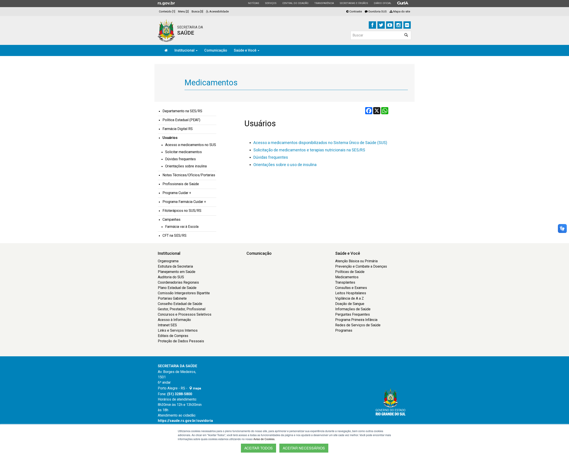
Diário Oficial (382, 3)
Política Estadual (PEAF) (181, 120)
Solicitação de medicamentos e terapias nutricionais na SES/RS (309, 150)
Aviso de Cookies (263, 439)
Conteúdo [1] (167, 11)
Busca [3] (197, 11)
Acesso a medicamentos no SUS (190, 145)
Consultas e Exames (351, 288)
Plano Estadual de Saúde (177, 288)
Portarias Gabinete (172, 298)
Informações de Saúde (353, 309)
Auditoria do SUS (171, 277)
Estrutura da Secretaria (175, 266)
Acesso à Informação (174, 320)
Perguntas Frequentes (352, 314)
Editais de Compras (173, 336)
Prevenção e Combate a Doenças (361, 266)
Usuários (170, 138)
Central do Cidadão (295, 3)
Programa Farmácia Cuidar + (184, 202)
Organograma (168, 261)
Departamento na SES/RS (182, 111)
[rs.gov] (166, 3)
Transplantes (345, 282)
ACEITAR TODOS (258, 448)
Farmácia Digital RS (177, 129)
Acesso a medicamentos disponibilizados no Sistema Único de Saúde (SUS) (320, 142)
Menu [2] (183, 11)
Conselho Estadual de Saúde (180, 304)
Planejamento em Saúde (176, 272)
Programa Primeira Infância (356, 320)
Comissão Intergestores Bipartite (184, 293)
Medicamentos (347, 277)
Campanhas (171, 219)
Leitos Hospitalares (350, 293)
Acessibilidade (219, 11)
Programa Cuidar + (176, 193)
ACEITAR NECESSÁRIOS (304, 448)
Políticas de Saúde (350, 272)
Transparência (324, 3)
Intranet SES (167, 325)
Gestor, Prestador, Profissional (181, 309)
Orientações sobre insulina (186, 166)
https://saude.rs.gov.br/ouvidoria (185, 421)
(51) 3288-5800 (179, 394)
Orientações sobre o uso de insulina (285, 164)
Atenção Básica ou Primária (356, 261)
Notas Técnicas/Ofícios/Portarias (188, 175)
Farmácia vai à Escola (181, 226)
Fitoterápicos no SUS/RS (181, 210)
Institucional (184, 50)
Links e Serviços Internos (178, 330)
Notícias (253, 3)
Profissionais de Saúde (180, 184)
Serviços (270, 3)
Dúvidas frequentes (270, 157)
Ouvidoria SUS (377, 11)
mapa (196, 388)
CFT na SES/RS (174, 235)
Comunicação (215, 50)
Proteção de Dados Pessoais (181, 341)
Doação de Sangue (349, 304)
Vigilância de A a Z (349, 298)
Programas (343, 330)
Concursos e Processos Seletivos (184, 314)
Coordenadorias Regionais (178, 282)
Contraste (355, 11)
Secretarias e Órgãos (353, 3)
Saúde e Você (245, 50)
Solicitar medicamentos (183, 152)
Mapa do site (401, 11)
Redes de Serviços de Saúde (358, 325)
